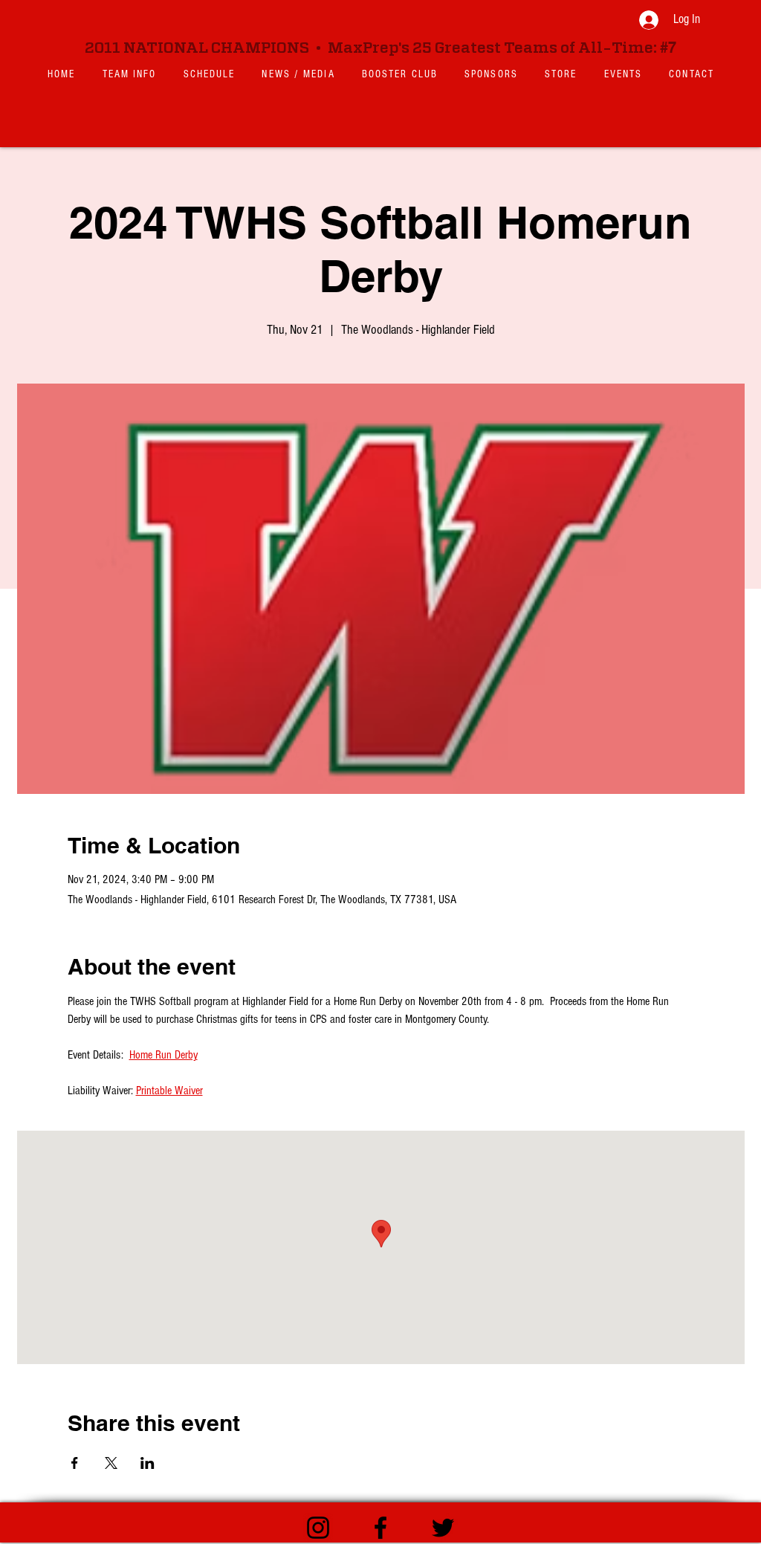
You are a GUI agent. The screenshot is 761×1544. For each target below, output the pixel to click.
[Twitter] (443, 1528)
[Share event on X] (111, 1463)
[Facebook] (380, 1528)
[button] (129, 74)
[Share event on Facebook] (75, 1463)
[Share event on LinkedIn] (147, 1463)
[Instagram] (318, 1528)
